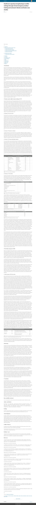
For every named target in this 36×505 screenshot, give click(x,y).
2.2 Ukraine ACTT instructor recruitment (9, 49)
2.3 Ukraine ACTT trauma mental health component (11, 50)
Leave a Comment (18, 498)
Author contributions (6, 58)
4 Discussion (5, 55)
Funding (5, 59)
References (5, 63)
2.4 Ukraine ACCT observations (8, 51)
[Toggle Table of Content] (4, 45)
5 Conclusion (5, 56)
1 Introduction (5, 46)
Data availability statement (7, 57)
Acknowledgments (6, 60)
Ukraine (5, 496)
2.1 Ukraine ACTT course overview (9, 48)
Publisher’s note (6, 62)
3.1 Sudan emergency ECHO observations (9, 54)
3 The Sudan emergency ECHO (7, 53)
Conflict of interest (6, 61)
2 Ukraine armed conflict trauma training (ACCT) (9, 47)
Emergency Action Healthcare (10, 494)
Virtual (6, 496)
